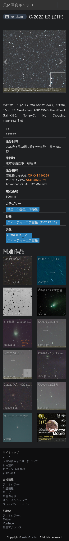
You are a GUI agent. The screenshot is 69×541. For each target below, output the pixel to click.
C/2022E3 (14, 235)
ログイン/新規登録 (14, 469)
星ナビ (7, 492)
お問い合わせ (11, 473)
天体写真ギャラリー (20, 5)
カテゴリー (13, 203)
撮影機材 (12, 170)
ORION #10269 (38, 175)
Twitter (7, 519)
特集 (9, 216)
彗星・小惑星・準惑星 (22, 209)
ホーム (7, 457)
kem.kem (17, 16)
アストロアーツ (12, 484)
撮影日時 (12, 141)
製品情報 (8, 488)
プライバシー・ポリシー (17, 504)
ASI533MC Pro (36, 179)
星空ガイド (9, 496)
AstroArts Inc (30, 537)
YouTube (8, 523)
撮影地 (10, 158)
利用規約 (8, 465)
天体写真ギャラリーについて (20, 461)
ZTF (28, 235)
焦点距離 (12, 191)
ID (7, 129)
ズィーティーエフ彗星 (22, 240)
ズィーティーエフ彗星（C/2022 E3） (33, 222)
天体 (9, 229)
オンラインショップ (15, 500)
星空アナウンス (12, 527)
